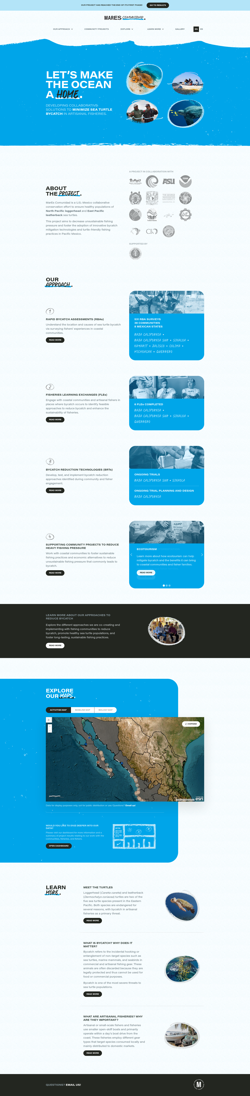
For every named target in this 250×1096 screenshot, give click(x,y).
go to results (158, 5)
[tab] (58, 710)
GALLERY (180, 29)
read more (55, 340)
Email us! (130, 806)
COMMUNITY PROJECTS (96, 29)
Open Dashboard (59, 846)
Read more (146, 577)
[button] (63, 29)
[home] (125, 18)
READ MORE (92, 921)
